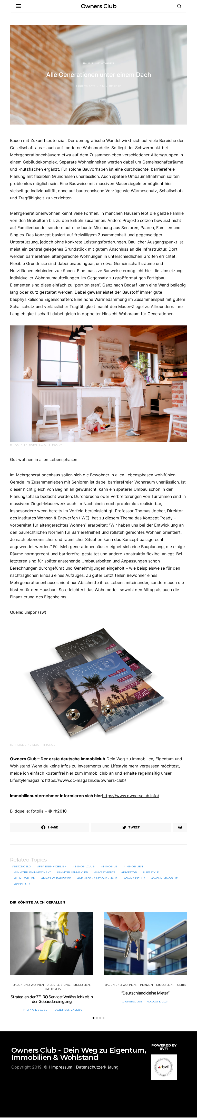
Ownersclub (135, 878)
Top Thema (53, 988)
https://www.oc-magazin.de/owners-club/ (85, 780)
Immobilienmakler (73, 872)
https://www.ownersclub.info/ (130, 795)
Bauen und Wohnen (98, 63)
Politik (180, 985)
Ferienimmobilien (52, 866)
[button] (93, 1018)
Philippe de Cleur (35, 1009)
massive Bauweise (57, 878)
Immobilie (109, 866)
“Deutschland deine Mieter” (145, 993)
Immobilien (134, 866)
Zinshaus (23, 884)
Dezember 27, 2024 (68, 1009)
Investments (105, 872)
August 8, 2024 (158, 1001)
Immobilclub (84, 866)
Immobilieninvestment (33, 872)
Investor (130, 872)
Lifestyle (152, 872)
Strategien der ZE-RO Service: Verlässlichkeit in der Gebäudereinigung (52, 999)
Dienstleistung (58, 985)
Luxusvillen (25, 878)
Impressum (61, 1067)
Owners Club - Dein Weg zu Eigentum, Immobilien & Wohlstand (78, 1054)
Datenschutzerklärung (97, 1067)
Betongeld (22, 866)
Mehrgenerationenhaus (98, 878)
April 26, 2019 (85, 86)
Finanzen (146, 985)
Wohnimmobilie (165, 878)
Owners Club (98, 6)
